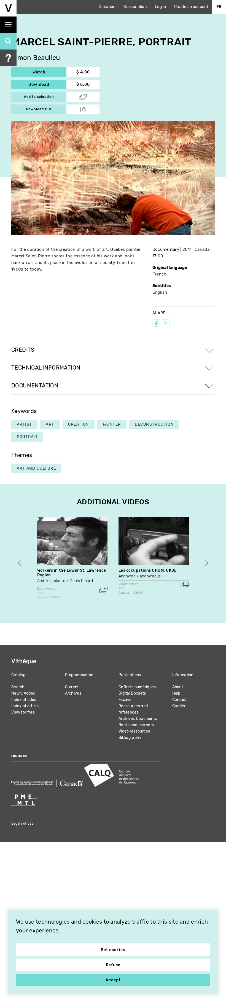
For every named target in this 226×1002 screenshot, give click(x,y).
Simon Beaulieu (35, 58)
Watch (49, 72)
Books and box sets (136, 725)
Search (18, 687)
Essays (125, 699)
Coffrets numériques (137, 687)
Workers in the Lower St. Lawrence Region (71, 572)
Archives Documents (138, 718)
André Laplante (51, 581)
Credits (178, 706)
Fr (219, 6)
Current (72, 687)
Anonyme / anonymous (140, 576)
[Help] (8, 57)
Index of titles (23, 699)
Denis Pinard (81, 581)
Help (176, 693)
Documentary (165, 249)
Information (182, 675)
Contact (179, 699)
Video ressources (134, 731)
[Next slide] (206, 563)
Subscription (135, 6)
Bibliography (130, 737)
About (177, 687)
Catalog (18, 675)
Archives (73, 693)
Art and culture (36, 468)
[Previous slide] (19, 563)
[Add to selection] (103, 590)
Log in (160, 6)
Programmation (79, 675)
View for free (23, 712)
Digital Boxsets (132, 693)
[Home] (8, 8)
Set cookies (113, 950)
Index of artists (25, 706)
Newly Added (23, 693)
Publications (130, 675)
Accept (113, 980)
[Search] (8, 41)
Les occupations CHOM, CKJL (148, 570)
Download (47, 84)
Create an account (191, 6)
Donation (107, 6)
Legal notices (22, 823)
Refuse (113, 965)
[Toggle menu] (8, 24)
